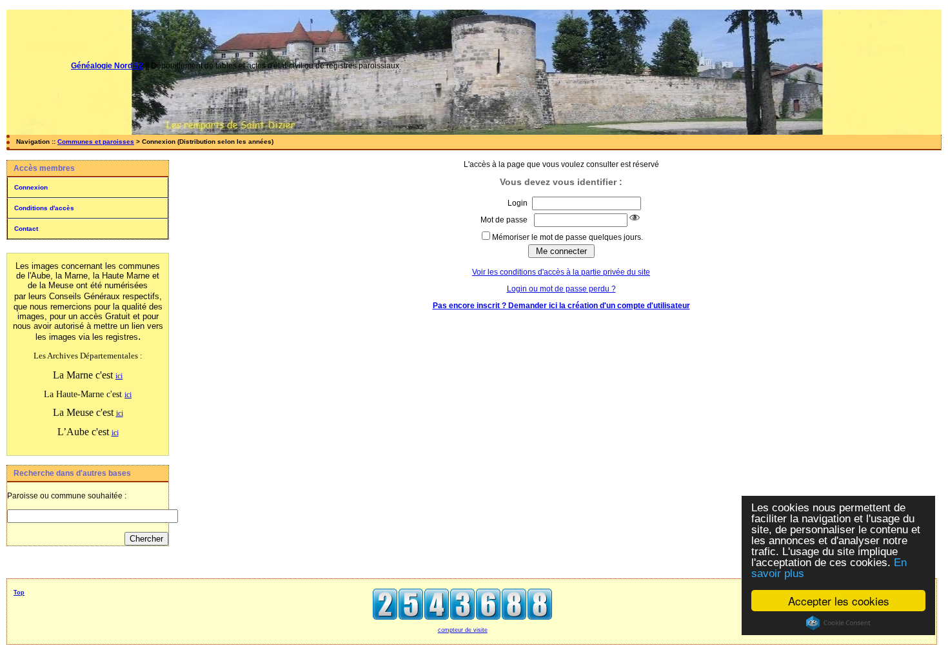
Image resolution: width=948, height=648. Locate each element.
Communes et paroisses (95, 141)
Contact (26, 228)
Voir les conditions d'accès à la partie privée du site (561, 272)
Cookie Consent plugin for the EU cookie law (838, 623)
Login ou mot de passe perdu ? (561, 288)
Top (19, 592)
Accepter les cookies (838, 601)
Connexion (31, 187)
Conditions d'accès (44, 207)
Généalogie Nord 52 (107, 65)
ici (119, 375)
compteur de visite (463, 630)
